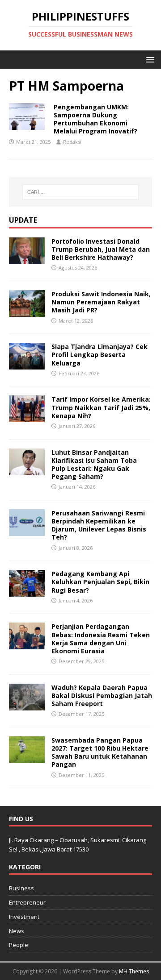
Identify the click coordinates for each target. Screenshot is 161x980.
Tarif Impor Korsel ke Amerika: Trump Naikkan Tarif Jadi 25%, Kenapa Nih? (101, 407)
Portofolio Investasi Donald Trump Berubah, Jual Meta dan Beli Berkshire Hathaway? (100, 249)
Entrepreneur (27, 902)
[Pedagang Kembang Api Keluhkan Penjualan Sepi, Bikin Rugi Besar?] (27, 591)
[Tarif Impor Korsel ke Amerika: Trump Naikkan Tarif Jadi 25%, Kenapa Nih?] (27, 417)
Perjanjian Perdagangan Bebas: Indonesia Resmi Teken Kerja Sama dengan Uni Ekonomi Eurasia (100, 638)
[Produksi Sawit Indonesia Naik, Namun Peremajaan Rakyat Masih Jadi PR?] (27, 311)
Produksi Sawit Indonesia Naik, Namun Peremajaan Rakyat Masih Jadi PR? (101, 302)
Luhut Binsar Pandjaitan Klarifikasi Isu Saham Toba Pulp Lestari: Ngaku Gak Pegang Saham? (94, 464)
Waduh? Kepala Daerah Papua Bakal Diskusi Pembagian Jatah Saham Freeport (101, 695)
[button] (149, 59)
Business (21, 888)
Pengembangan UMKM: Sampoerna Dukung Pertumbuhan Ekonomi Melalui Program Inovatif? (95, 119)
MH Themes (134, 971)
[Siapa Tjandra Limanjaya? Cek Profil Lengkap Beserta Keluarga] (27, 364)
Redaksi (72, 141)
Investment (24, 917)
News (16, 931)
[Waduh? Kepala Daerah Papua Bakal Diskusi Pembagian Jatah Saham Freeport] (27, 705)
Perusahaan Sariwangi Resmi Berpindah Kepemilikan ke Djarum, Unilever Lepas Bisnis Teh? (98, 525)
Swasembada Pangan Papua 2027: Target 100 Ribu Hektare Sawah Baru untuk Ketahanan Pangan (99, 752)
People (18, 945)
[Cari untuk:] (80, 191)
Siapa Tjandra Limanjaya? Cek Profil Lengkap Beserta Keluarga (99, 354)
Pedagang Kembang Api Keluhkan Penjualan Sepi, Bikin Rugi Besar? (100, 581)
